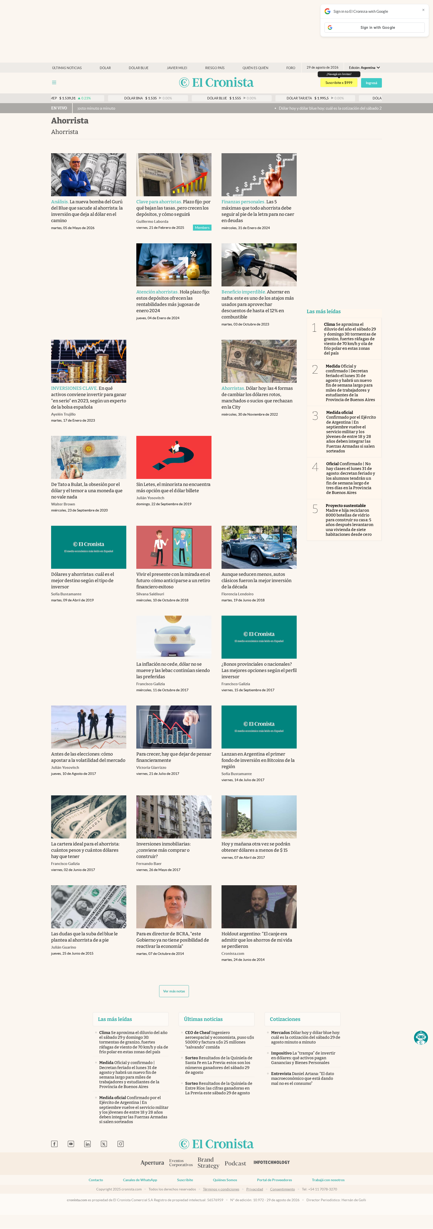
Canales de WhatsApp (140, 1180)
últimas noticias (67, 68)
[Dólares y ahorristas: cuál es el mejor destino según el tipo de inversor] (88, 547)
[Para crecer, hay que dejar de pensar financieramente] (173, 727)
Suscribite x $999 (339, 83)
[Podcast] (235, 1163)
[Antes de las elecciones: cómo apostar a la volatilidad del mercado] (88, 727)
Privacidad (254, 1189)
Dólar (105, 68)
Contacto (96, 1180)
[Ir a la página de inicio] (216, 82)
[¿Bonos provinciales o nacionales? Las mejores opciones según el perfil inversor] (259, 637)
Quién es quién (255, 68)
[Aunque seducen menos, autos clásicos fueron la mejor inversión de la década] (259, 547)
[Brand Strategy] (209, 1163)
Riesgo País (215, 68)
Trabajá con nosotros (328, 1180)
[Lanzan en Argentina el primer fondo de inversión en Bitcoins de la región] (259, 727)
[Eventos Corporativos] (181, 1163)
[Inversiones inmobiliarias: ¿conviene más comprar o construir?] (173, 816)
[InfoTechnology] (271, 1163)
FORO (290, 68)
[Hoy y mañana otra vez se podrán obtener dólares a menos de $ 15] (259, 816)
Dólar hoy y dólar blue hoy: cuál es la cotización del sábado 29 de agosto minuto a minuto (311, 108)
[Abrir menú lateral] (54, 82)
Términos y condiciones (221, 1189)
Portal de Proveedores (274, 1180)
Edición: (362, 68)
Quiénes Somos (225, 1180)
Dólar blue (139, 68)
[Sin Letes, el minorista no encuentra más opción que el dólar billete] (173, 457)
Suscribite (185, 1180)
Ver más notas (174, 991)
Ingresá (371, 83)
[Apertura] (152, 1163)
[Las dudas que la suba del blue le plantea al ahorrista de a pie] (88, 906)
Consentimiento (282, 1189)
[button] (421, 1038)
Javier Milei (177, 68)
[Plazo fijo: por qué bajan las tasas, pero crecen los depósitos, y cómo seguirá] (173, 174)
